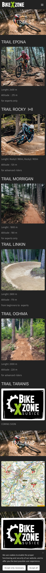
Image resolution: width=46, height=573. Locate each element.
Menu (42, 4)
